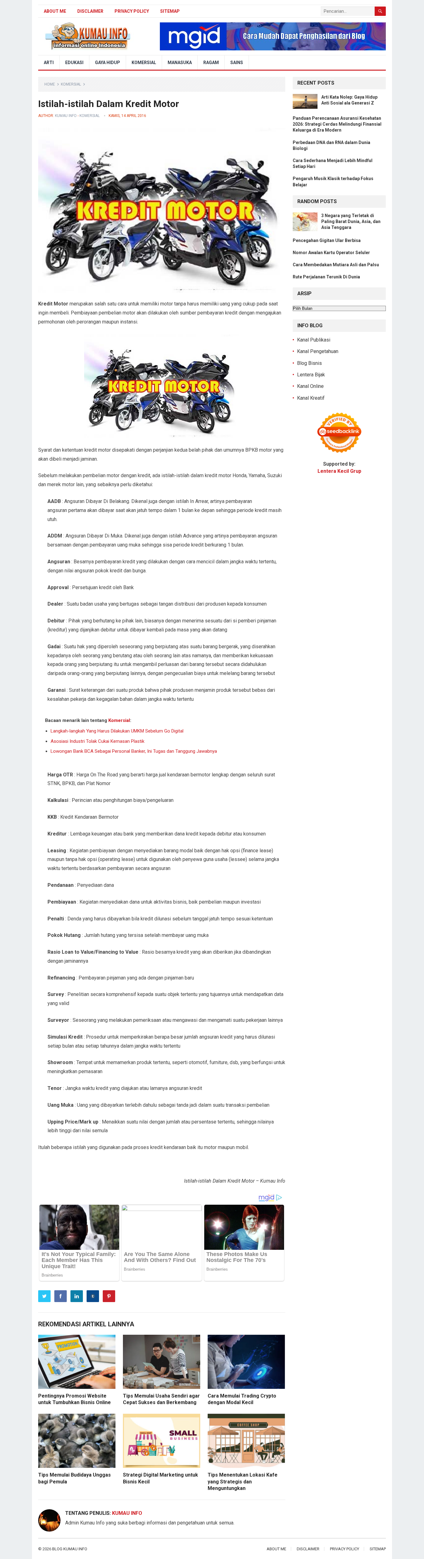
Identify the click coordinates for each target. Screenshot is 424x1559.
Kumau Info (66, 116)
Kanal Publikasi (313, 340)
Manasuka (180, 62)
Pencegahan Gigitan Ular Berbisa (327, 240)
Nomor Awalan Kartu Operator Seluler (331, 252)
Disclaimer (90, 11)
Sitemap (170, 11)
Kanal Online (310, 386)
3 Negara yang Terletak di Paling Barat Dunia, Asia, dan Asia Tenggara (351, 221)
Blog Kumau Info (69, 1549)
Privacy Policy (132, 11)
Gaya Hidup (107, 62)
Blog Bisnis (309, 363)
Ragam (211, 62)
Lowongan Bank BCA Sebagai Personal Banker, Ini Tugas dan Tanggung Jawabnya (134, 751)
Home (49, 84)
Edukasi (74, 62)
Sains (236, 62)
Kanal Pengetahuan (317, 351)
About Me (55, 11)
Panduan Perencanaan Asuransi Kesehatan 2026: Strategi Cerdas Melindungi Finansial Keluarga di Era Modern (337, 124)
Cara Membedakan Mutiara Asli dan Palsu (336, 264)
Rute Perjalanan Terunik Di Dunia (326, 276)
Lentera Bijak (311, 375)
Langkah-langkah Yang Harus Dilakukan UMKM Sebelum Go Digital (117, 731)
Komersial (144, 62)
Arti (49, 62)
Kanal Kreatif (311, 398)
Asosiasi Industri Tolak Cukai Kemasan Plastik (97, 741)
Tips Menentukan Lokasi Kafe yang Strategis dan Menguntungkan (242, 1481)
